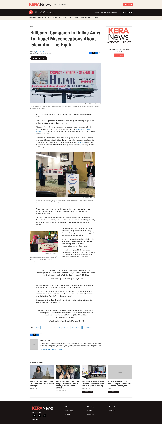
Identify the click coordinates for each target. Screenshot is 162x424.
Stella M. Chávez (41, 52)
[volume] (35, 12)
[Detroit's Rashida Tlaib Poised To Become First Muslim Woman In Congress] (42, 372)
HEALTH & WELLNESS (44, 17)
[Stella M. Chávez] (34, 344)
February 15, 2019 (78, 321)
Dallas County (76, 327)
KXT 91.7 (89, 410)
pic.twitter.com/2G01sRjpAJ (65, 317)
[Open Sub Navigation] (91, 17)
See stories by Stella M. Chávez (51, 350)
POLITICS (64, 17)
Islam (45, 327)
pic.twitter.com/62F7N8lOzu (79, 275)
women (53, 327)
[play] (30, 12)
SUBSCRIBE (119, 55)
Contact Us (112, 410)
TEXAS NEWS (33, 17)
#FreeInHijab (82, 315)
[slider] (38, 12)
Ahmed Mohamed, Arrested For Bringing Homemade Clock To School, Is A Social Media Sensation (67, 384)
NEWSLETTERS (85, 17)
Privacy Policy (90, 414)
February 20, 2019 (78, 279)
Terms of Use (112, 407)
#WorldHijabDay (42, 273)
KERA (70, 345)
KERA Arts (67, 414)
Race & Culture (88, 327)
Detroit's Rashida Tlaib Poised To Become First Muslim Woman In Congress (42, 383)
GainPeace (81, 142)
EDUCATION (56, 17)
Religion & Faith (63, 327)
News (31, 26)
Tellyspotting (90, 407)
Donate (129, 4)
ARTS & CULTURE (74, 17)
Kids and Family (69, 410)
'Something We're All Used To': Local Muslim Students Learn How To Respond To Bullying (93, 383)
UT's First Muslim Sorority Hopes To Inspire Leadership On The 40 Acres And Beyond (119, 383)
